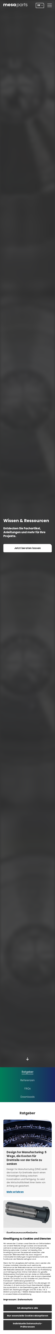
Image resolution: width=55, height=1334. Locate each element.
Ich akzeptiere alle (27, 1307)
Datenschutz (25, 1299)
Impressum (9, 1299)
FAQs (27, 1088)
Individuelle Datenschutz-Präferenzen (27, 1325)
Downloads (28, 1097)
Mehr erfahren (15, 1191)
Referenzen (27, 1080)
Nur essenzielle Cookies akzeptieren (27, 1315)
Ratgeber (27, 1072)
